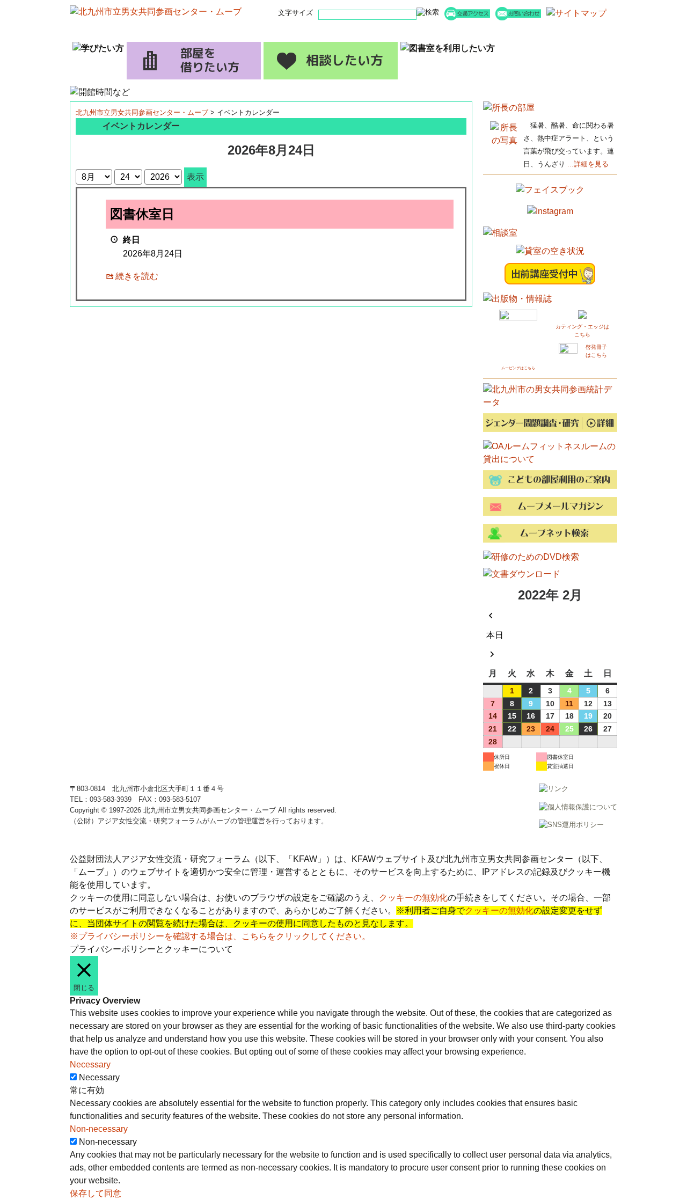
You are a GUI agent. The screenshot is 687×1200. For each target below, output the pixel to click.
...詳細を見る (588, 164)
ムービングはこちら (518, 368)
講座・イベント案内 (206, 31)
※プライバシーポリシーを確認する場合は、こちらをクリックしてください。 (220, 936)
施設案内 (389, 31)
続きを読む (136, 276)
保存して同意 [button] (95, 1193)
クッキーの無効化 (413, 897)
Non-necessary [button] (99, 1128)
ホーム (115, 31)
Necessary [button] (90, 1064)
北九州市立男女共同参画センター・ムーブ (142, 112)
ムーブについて (480, 31)
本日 (494, 635)
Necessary (99, 1077)
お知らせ (298, 31)
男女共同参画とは (571, 31)
